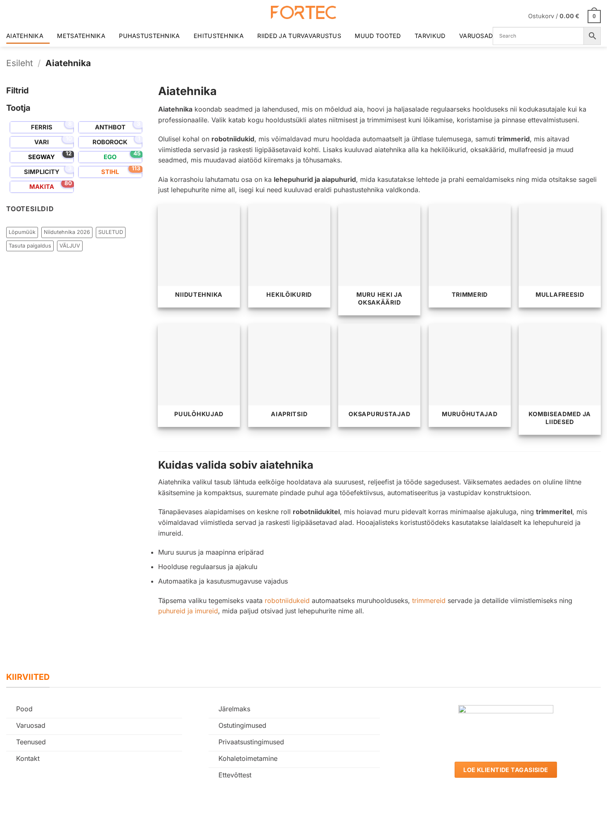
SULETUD (110, 232)
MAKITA (41, 187)
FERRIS (41, 127)
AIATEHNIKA (24, 35)
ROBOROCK (110, 142)
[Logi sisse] (516, 16)
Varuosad (476, 35)
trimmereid (429, 600)
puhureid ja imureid (188, 611)
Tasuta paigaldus (30, 246)
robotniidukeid (287, 600)
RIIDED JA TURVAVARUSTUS (299, 35)
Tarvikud (430, 35)
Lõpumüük (22, 232)
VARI (41, 142)
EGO (110, 157)
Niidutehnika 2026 (67, 232)
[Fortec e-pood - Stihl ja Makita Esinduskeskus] (303, 12)
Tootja (18, 108)
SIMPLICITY (41, 172)
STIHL (110, 172)
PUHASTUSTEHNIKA (149, 35)
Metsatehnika (81, 35)
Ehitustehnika (219, 35)
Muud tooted (378, 35)
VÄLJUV (69, 246)
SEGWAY (41, 157)
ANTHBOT (110, 127)
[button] (564, 16)
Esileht (19, 63)
